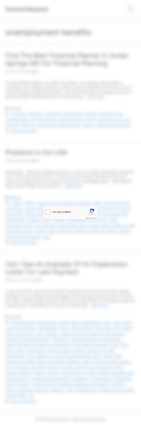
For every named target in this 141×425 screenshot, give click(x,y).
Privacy (88, 218)
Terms (94, 218)
